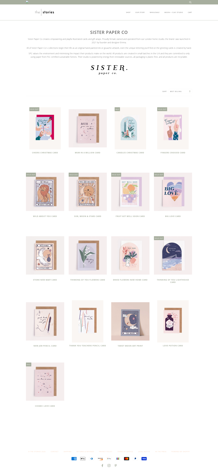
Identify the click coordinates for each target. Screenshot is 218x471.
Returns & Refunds (85, 451)
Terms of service (125, 451)
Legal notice (144, 451)
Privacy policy (105, 451)
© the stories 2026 (37, 451)
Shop (128, 12)
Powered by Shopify (180, 451)
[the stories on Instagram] (109, 466)
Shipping (67, 451)
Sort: (165, 91)
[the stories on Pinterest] (115, 466)
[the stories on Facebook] (102, 466)
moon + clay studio (173, 12)
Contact (55, 451)
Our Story (140, 12)
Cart (190, 12)
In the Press (160, 451)
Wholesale (155, 12)
